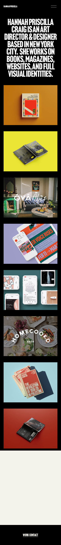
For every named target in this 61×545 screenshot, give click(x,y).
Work (26, 535)
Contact (33, 535)
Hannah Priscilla (10, 6)
